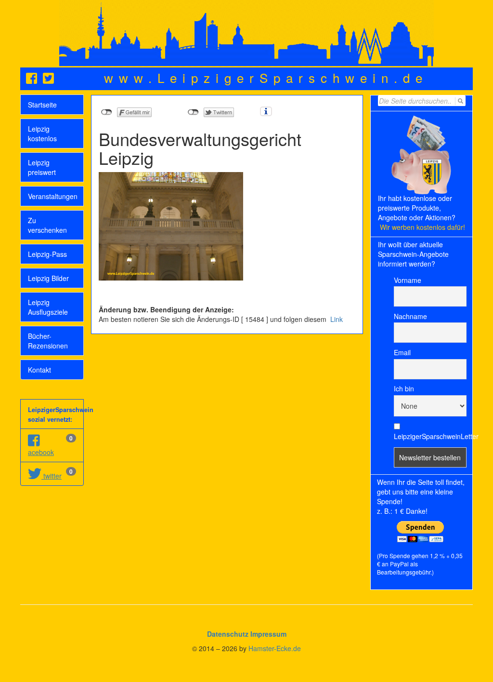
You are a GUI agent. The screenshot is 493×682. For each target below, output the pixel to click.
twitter (51, 476)
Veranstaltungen (53, 196)
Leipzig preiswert (42, 167)
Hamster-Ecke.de (274, 648)
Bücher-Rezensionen (48, 340)
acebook (41, 452)
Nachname (410, 316)
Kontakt (39, 369)
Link (335, 319)
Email (402, 352)
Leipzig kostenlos (42, 133)
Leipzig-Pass (47, 254)
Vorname (407, 280)
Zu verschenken (47, 225)
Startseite (42, 104)
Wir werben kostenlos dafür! (422, 227)
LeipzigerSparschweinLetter (430, 436)
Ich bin (404, 388)
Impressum (268, 634)
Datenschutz (227, 634)
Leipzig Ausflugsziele (48, 307)
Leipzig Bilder (48, 278)
